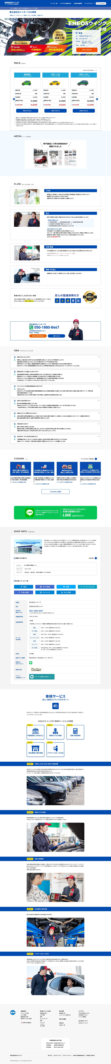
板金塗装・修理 (43, 1013)
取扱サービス (27, 15)
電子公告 (50, 1055)
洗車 (41, 1020)
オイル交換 (42, 1026)
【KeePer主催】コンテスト (84, 1013)
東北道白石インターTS (28, 8)
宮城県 (15, 8)
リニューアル (28, 569)
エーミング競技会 (82, 1016)
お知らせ (61, 1023)
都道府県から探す (24, 1016)
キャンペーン (19, 15)
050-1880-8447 (46, 327)
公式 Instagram (102, 3)
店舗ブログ (40, 15)
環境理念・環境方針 (90, 1055)
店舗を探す (23, 1011)
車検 (41, 1016)
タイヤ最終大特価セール (30, 565)
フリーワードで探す (25, 1013)
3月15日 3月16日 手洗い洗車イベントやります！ (38, 572)
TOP (11, 8)
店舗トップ (12, 15)
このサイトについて (57, 1055)
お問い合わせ (56, 336)
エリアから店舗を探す (65, 3)
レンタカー (42, 1024)
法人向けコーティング (83, 1023)
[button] (97, 99)
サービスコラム (88, 3)
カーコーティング (43, 1018)
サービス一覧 (53, 3)
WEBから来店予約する (38, 336)
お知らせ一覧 (62, 1025)
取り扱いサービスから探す (26, 1018)
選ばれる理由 (62, 1019)
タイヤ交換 (42, 1015)
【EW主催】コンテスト (83, 1015)
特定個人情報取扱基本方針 (79, 1055)
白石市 (20, 8)
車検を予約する (27, 111)
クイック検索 (23, 1015)
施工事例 (34, 15)
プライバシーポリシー (67, 1055)
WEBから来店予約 (87, 50)
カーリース (42, 1022)
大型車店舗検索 (78, 3)
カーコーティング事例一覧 (64, 1015)
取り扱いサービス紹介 (45, 1011)
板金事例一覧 (62, 1013)
